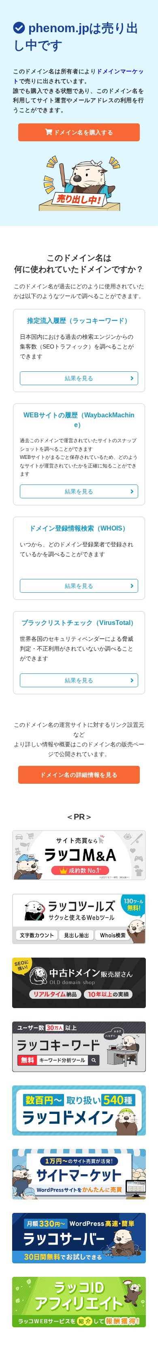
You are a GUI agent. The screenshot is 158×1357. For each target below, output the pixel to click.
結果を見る (79, 378)
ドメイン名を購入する (83, 132)
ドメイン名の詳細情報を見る (78, 775)
